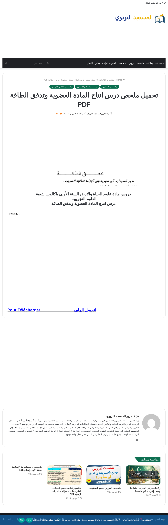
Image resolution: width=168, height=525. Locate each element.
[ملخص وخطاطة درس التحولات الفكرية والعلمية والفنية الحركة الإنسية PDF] (64, 475)
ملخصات (140, 63)
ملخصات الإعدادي (106, 79)
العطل (90, 63)
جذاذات (150, 63)
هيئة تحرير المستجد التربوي (98, 113)
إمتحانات (122, 63)
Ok (29, 520)
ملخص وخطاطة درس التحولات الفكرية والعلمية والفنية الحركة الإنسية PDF (67, 491)
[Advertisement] (56, 32)
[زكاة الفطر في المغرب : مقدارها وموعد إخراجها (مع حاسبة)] (143, 475)
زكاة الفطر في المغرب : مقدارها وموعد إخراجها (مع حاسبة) (145, 489)
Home (119, 79)
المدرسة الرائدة (109, 63)
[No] (164, 520)
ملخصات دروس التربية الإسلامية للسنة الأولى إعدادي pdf (27, 468)
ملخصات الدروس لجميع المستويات (105, 488)
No (21, 520)
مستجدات (160, 63)
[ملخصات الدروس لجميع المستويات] (103, 475)
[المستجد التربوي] (140, 18)
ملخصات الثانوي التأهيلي (62, 86)
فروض (131, 63)
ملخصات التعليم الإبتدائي (87, 86)
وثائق (97, 63)
